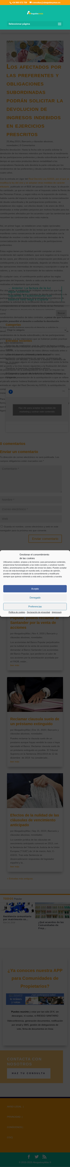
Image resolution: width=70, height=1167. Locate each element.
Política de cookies (17, 612)
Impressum (57, 612)
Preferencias (35, 606)
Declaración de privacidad (38, 612)
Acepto (35, 588)
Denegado (35, 597)
